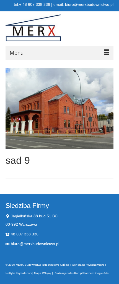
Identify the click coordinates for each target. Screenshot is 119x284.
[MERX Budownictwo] (59, 27)
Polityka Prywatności (19, 273)
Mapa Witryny (42, 273)
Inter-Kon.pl (75, 273)
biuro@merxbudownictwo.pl (35, 244)
